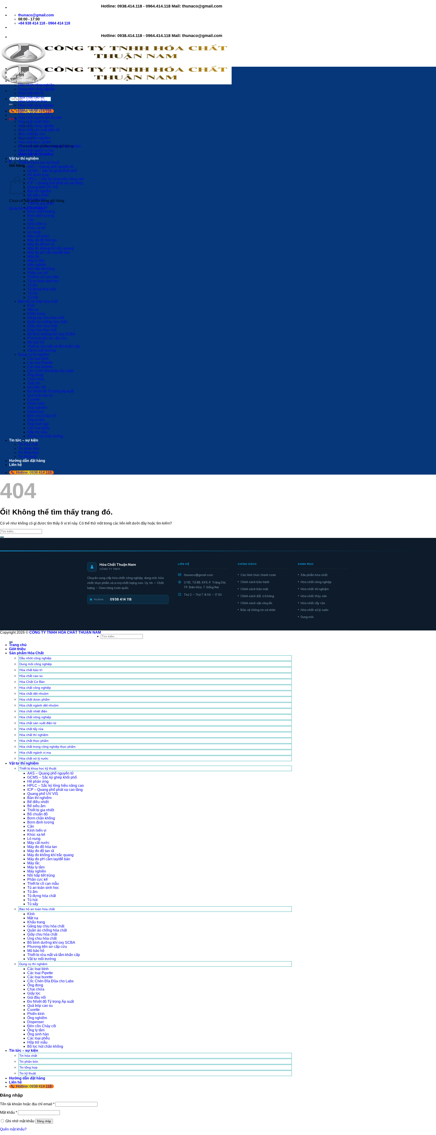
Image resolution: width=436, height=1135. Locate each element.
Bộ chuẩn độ (37, 207)
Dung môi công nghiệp (36, 89)
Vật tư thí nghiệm (24, 158)
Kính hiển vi (36, 224)
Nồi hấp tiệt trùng (41, 269)
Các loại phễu (38, 428)
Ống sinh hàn (38, 424)
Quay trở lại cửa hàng (26, 208)
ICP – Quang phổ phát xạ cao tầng (55, 183)
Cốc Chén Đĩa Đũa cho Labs (50, 371)
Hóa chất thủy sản (314, 596)
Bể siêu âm (36, 199)
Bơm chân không (41, 211)
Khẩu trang (36, 314)
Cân (30, 220)
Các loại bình (38, 358)
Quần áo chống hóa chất (47, 322)
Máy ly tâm (36, 260)
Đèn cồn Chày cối (41, 416)
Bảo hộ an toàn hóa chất (37, 301)
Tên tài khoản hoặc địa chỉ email (27, 1104)
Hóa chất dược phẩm (35, 113)
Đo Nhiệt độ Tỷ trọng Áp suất (50, 391)
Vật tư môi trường (41, 350)
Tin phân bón (28, 448)
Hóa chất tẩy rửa (313, 603)
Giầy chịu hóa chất (42, 326)
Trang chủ (18, 73)
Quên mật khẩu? (13, 1129)
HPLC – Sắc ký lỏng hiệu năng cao (55, 179)
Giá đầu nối (36, 387)
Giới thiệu (17, 77)
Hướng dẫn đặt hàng (27, 461)
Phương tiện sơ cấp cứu (47, 338)
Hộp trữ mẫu (37, 432)
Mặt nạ (32, 309)
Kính (31, 305)
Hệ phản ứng (38, 175)
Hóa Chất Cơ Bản (32, 101)
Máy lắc (33, 256)
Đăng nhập (44, 1121)
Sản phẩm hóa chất (314, 575)
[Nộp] (11, 104)
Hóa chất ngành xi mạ (35, 150)
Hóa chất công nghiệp (36, 105)
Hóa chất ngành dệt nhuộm (40, 118)
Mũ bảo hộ (35, 342)
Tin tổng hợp (28, 452)
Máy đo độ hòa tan (42, 240)
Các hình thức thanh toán (258, 575)
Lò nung (33, 232)
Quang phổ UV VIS (42, 187)
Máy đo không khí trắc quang (50, 248)
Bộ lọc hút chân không (45, 436)
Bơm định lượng (40, 216)
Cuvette (33, 399)
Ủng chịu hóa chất (42, 330)
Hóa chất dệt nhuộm (34, 109)
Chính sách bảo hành (254, 582)
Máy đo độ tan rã (40, 244)
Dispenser (35, 412)
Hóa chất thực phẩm (34, 142)
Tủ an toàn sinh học (43, 281)
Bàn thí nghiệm (39, 191)
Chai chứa (35, 379)
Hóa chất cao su (31, 97)
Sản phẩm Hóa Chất (26, 81)
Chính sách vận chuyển (256, 603)
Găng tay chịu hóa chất (45, 318)
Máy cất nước (38, 236)
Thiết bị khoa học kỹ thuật (38, 162)
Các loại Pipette (40, 363)
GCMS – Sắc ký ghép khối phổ (52, 171)
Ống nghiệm (37, 407)
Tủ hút (32, 293)
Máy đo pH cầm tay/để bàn (48, 252)
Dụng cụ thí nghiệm (34, 354)
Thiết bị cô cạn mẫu (43, 277)
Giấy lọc (33, 383)
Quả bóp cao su (40, 395)
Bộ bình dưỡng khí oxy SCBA (51, 334)
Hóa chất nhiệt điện (33, 711)
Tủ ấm (32, 285)
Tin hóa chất (28, 444)
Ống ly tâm (36, 420)
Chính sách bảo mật (254, 589)
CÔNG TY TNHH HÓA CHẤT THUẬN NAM (65, 632)
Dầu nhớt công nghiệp (36, 85)
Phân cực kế (37, 273)
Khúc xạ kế (36, 228)
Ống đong (35, 375)
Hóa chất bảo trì (31, 93)
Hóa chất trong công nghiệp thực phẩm (49, 146)
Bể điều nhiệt (38, 195)
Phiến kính (36, 403)
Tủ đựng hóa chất (41, 289)
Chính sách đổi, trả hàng (257, 596)
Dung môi (307, 617)
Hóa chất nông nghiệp (36, 126)
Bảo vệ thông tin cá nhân (257, 610)
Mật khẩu (8, 1112)
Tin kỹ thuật (27, 456)
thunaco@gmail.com (198, 575)
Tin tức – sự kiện (23, 440)
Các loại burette (40, 367)
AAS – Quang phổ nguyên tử (50, 167)
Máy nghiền (36, 265)
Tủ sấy (32, 297)
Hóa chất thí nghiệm (315, 589)
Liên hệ (15, 465)
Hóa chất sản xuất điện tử (38, 130)
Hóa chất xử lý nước (34, 154)
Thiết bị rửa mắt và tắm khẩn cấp (53, 346)
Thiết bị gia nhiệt (40, 203)
